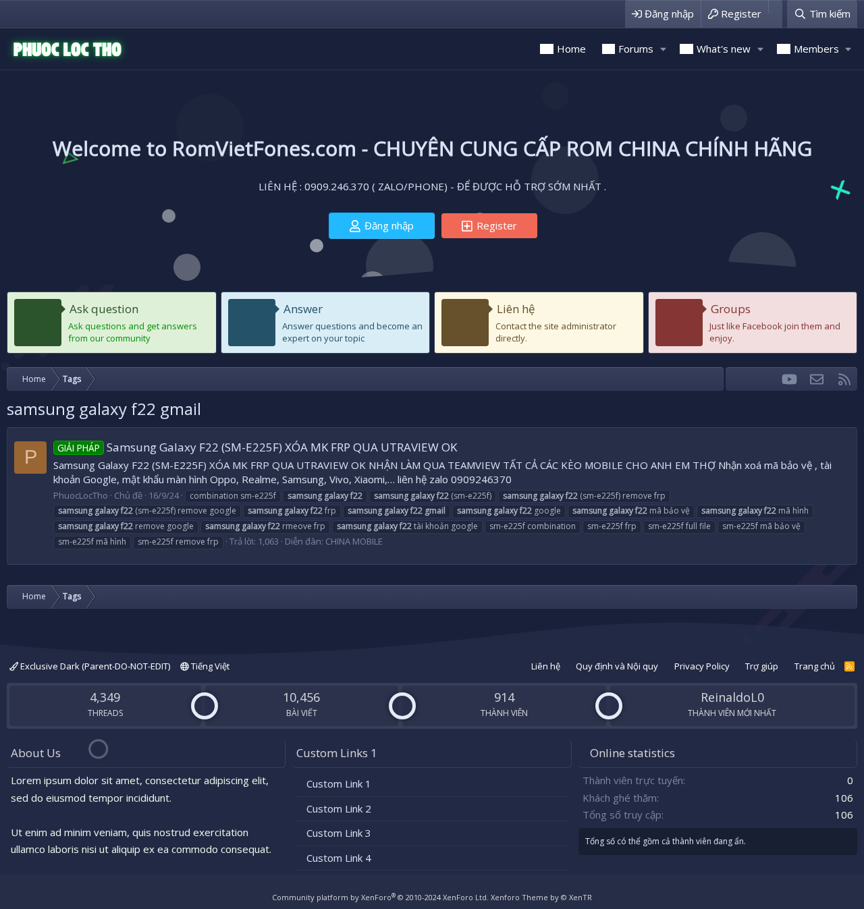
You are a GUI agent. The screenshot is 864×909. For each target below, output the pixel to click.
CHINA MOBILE (354, 541)
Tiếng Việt (209, 666)
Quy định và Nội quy (617, 666)
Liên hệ (516, 308)
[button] (663, 49)
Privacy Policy (702, 666)
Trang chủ (814, 666)
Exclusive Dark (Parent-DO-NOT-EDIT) (94, 666)
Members (816, 48)
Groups (731, 308)
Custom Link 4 (338, 857)
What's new (724, 48)
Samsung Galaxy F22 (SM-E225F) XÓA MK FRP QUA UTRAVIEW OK (257, 447)
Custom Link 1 (338, 783)
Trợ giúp (761, 666)
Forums (635, 48)
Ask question (104, 308)
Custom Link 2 (338, 808)
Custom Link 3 (338, 832)
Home (571, 48)
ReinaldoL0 (732, 697)
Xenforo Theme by (541, 897)
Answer (303, 308)
